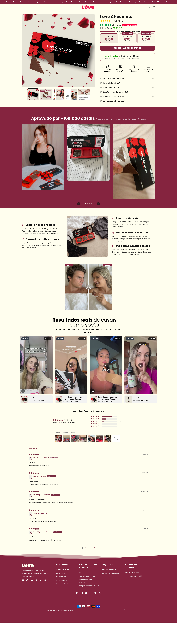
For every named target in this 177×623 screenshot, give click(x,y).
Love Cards (60, 573)
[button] (23, 7)
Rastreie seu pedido (87, 576)
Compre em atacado (110, 573)
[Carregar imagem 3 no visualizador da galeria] (58, 94)
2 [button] (85, 548)
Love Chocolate (62, 569)
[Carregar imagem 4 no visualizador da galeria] (71, 94)
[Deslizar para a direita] (93, 94)
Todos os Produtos (63, 584)
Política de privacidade (99, 610)
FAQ (80, 572)
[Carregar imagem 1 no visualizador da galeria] (33, 94)
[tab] (82, 203)
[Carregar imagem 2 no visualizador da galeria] (46, 94)
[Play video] (36, 365)
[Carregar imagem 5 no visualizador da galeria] (84, 94)
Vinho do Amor (62, 577)
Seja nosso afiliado (132, 572)
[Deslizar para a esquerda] (24, 94)
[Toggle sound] (23, 391)
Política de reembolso (82, 610)
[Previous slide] (78, 203)
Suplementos (61, 580)
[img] (34, 454)
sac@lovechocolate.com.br (90, 586)
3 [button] (89, 548)
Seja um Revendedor (110, 569)
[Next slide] (98, 203)
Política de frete (127, 610)
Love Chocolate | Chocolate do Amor (61, 610)
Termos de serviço (114, 610)
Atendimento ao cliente (85, 581)
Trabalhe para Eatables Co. (134, 577)
